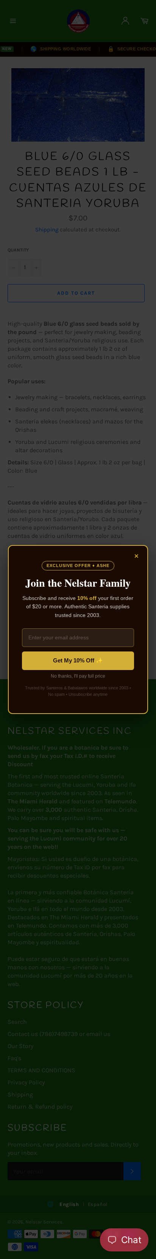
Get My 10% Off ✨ (78, 660)
